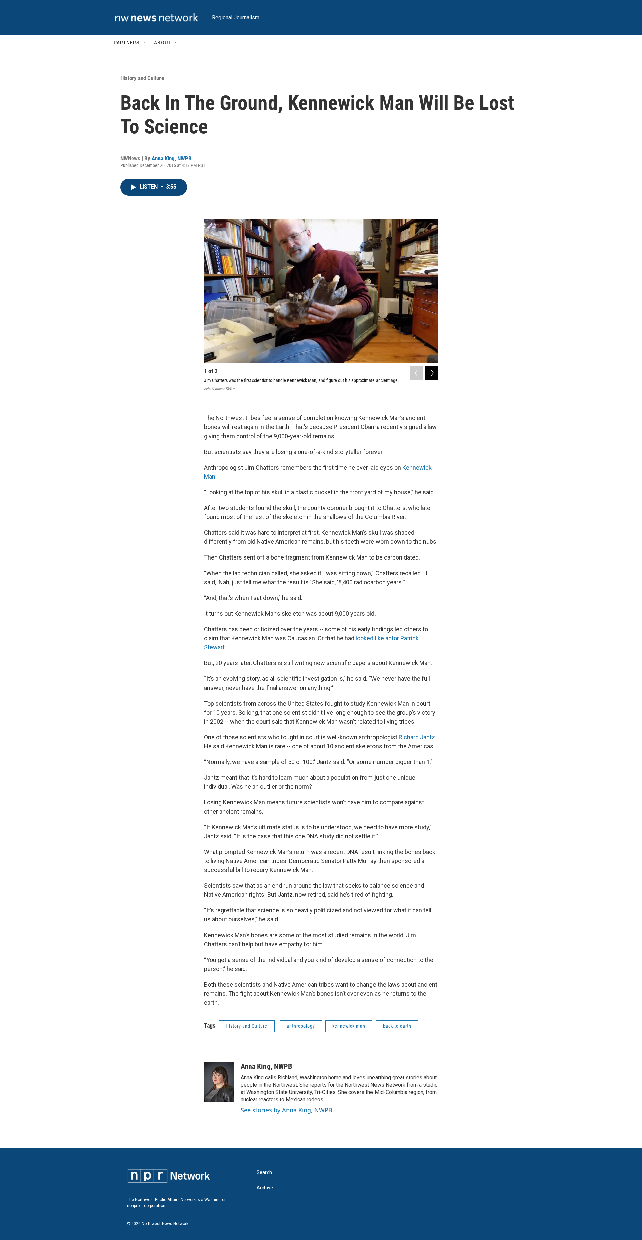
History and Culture (142, 78)
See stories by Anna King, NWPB (286, 1110)
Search (264, 1172)
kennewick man (348, 1026)
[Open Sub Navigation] (144, 42)
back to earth (397, 1026)
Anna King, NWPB (172, 158)
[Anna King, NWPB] (219, 1082)
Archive (265, 1187)
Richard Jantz (417, 737)
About (162, 42)
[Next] (431, 373)
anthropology (301, 1026)
